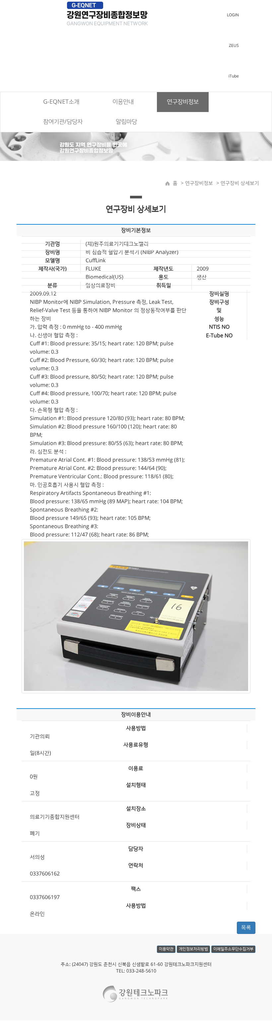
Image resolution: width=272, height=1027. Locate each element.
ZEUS (234, 46)
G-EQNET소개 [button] (61, 102)
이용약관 (166, 949)
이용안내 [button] (123, 102)
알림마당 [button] (126, 122)
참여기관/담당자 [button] (63, 122)
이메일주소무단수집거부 (233, 949)
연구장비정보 (198, 183)
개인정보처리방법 (193, 949)
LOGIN (233, 15)
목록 (246, 928)
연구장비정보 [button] (183, 102)
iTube (234, 76)
